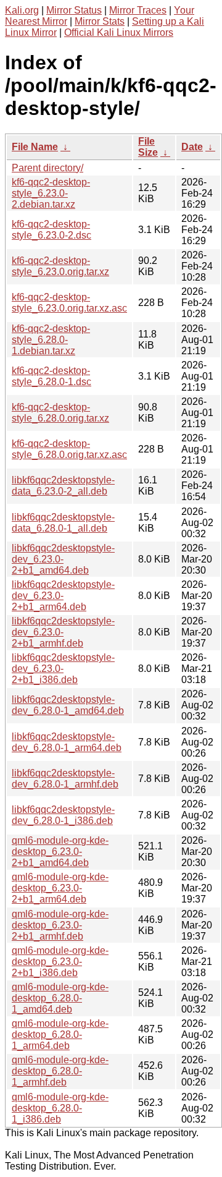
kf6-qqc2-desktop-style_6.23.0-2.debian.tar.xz (51, 193)
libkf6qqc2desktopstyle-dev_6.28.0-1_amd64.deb (68, 705)
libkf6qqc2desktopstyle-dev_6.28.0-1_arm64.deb (66, 742)
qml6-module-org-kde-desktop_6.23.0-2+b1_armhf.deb (60, 925)
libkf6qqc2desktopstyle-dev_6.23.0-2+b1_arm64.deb (63, 595)
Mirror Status (74, 10)
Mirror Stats (100, 21)
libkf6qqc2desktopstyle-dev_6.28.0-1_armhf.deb (65, 778)
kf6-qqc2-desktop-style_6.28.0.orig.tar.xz (60, 412)
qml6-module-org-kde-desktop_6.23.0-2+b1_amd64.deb (60, 851)
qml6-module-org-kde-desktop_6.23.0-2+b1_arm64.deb (60, 888)
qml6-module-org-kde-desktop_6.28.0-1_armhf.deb (60, 1071)
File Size (148, 147)
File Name (35, 147)
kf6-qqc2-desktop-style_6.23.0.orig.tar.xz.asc (69, 302)
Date (192, 147)
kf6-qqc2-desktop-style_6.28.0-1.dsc (51, 376)
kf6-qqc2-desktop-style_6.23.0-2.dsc (51, 229)
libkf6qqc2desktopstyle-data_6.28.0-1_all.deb (63, 522)
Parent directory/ (47, 168)
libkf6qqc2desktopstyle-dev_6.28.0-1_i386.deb (63, 815)
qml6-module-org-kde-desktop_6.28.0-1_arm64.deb (60, 1034)
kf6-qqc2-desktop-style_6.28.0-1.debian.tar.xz (51, 339)
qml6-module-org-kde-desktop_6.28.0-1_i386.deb (60, 1108)
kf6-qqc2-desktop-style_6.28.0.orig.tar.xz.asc (69, 449)
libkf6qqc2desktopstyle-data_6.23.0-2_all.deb (63, 485)
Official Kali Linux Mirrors (118, 32)
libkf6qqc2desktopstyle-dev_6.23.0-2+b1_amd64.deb (63, 559)
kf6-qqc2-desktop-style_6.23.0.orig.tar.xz (60, 266)
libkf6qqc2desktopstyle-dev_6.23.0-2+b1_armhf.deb (63, 632)
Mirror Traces (137, 10)
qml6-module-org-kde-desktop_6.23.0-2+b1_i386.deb (60, 961)
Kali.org (22, 10)
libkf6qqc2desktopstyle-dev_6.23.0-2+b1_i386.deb (63, 668)
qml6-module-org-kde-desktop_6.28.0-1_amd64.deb (60, 998)
